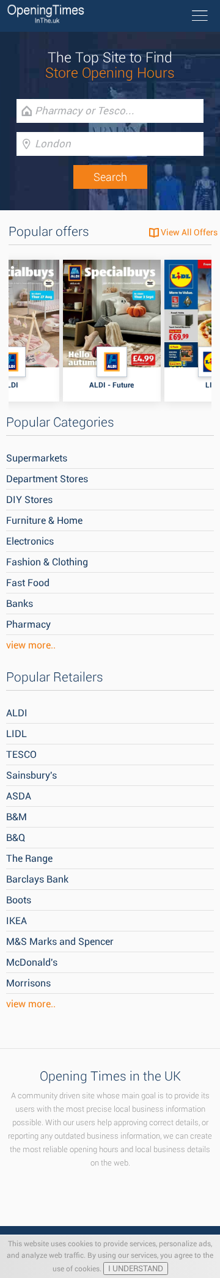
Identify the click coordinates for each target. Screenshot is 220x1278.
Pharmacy (28, 624)
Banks (19, 603)
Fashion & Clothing (47, 562)
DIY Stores (29, 499)
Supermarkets (36, 458)
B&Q (15, 837)
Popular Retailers (54, 677)
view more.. (31, 645)
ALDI (17, 713)
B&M (16, 817)
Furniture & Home (44, 520)
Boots (18, 900)
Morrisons (28, 983)
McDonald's (31, 962)
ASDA (18, 796)
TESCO (21, 754)
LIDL (16, 734)
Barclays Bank (37, 879)
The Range (29, 858)
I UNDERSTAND (135, 1268)
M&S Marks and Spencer (60, 941)
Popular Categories (60, 422)
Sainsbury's (31, 775)
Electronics (30, 541)
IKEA (16, 921)
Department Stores (47, 479)
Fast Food (28, 583)
